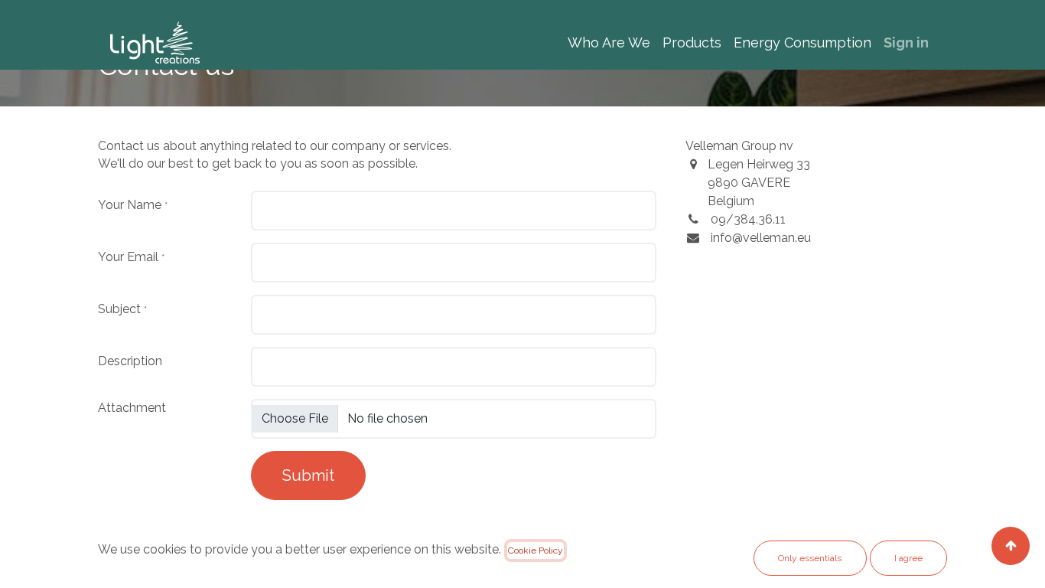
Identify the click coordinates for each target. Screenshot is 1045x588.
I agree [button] (908, 558)
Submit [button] (308, 475)
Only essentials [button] (810, 558)
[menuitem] (609, 42)
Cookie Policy (535, 550)
